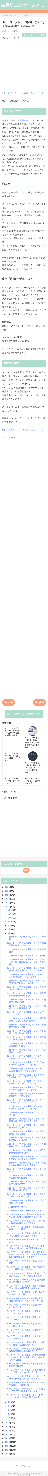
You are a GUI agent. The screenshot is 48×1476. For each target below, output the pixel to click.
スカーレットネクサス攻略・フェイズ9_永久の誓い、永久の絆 (26, 1138)
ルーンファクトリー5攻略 (34, 35)
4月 (9, 1406)
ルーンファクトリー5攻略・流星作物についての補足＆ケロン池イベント (26, 1268)
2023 (7, 899)
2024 (7, 895)
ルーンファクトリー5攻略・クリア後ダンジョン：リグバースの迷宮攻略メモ (26, 1247)
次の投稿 (8, 702)
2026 (7, 887)
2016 (7, 1438)
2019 (7, 1426)
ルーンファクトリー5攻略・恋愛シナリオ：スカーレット (25, 1324)
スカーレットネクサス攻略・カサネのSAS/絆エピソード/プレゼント (24, 1082)
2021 (7, 906)
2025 (7, 891)
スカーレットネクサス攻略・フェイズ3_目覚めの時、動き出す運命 (26, 1032)
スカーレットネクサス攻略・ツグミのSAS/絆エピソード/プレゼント (24, 1088)
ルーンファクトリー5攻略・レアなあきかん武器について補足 (26, 1293)
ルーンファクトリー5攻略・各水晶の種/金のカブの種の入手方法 (26, 1280)
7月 (9, 929)
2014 (7, 1446)
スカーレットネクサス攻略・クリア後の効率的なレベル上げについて (26, 944)
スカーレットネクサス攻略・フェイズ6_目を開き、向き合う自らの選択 (26, 1157)
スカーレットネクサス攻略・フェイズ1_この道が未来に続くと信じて (26, 1195)
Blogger (28, 1466)
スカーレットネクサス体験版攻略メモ (24, 1210)
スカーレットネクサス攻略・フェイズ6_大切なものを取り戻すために (26, 1007)
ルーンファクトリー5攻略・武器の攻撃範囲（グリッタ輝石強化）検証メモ (26, 1287)
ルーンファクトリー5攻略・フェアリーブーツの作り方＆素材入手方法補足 (26, 1377)
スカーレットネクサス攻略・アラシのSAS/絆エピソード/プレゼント (24, 1057)
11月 (10, 914)
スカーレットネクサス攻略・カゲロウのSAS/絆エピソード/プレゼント (25, 1063)
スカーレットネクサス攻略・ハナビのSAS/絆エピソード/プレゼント (24, 1101)
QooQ (28, 1475)
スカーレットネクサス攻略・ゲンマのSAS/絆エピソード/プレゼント (24, 1107)
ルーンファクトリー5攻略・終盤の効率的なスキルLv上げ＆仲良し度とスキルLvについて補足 (26, 1357)
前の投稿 (39, 702)
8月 (9, 925)
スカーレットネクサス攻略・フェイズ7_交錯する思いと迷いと (26, 1000)
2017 (7, 1434)
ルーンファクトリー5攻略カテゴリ (24, 714)
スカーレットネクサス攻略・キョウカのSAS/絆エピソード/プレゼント (25, 1076)
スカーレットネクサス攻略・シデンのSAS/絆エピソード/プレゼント (24, 1069)
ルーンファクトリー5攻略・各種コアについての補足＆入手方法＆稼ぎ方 (26, 1234)
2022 (7, 902)
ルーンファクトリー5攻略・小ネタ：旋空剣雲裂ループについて (26, 1383)
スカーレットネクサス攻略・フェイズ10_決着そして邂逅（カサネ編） (26, 981)
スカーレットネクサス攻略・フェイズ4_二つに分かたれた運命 (26, 1176)
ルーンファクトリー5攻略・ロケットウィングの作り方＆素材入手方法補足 (26, 1396)
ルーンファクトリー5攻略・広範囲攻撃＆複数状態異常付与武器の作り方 (26, 1350)
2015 (7, 1442)
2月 (9, 1414)
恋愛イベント (26, 120)
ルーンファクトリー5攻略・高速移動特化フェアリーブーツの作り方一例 (26, 1371)
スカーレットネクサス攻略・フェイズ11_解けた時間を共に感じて (26, 1126)
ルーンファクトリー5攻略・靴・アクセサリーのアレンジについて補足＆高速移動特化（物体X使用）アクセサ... (26, 1254)
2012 (7, 1454)
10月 (10, 918)
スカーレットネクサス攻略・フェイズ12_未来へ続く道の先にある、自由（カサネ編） (26, 961)
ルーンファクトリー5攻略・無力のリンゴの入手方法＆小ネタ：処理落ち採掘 (26, 1274)
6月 (9, 933)
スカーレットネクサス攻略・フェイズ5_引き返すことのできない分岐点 (26, 1019)
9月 (9, 921)
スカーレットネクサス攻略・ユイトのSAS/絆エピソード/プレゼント (24, 975)
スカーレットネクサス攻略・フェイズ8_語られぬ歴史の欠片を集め (26, 1145)
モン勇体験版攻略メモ (17, 1206)
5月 (9, 1402)
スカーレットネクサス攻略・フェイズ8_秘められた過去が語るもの (26, 994)
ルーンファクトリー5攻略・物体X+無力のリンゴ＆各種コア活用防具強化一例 (26, 1215)
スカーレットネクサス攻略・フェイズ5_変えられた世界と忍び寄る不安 (26, 1164)
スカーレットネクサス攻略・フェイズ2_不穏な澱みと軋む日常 (26, 1189)
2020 (7, 1423)
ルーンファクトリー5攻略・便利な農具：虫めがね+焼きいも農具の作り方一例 (26, 1299)
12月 (10, 910)
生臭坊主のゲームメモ (23, 5)
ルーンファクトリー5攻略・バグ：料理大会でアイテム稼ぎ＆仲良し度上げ (26, 1390)
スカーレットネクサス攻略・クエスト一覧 (26, 955)
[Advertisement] (24, 63)
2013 (7, 1450)
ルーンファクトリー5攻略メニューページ (23, 93)
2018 (7, 1430)
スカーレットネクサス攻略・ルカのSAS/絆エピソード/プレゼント (25, 1094)
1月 (9, 1418)
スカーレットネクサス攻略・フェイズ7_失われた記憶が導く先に (26, 1151)
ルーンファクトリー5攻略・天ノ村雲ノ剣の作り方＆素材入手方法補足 (26, 1222)
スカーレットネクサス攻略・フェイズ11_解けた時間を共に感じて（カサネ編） (26, 969)
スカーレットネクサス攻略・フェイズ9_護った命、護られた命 (26, 988)
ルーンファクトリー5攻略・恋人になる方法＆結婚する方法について (26, 1343)
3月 (9, 1410)
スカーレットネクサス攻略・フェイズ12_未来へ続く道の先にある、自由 (26, 1120)
